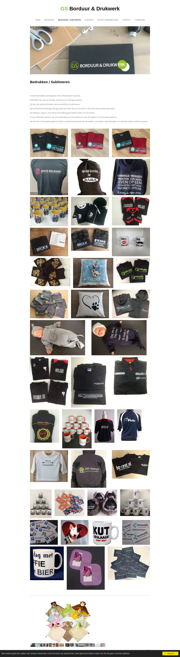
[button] (103, 603)
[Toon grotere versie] (49, 143)
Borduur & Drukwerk (90, 8)
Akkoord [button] (170, 653)
